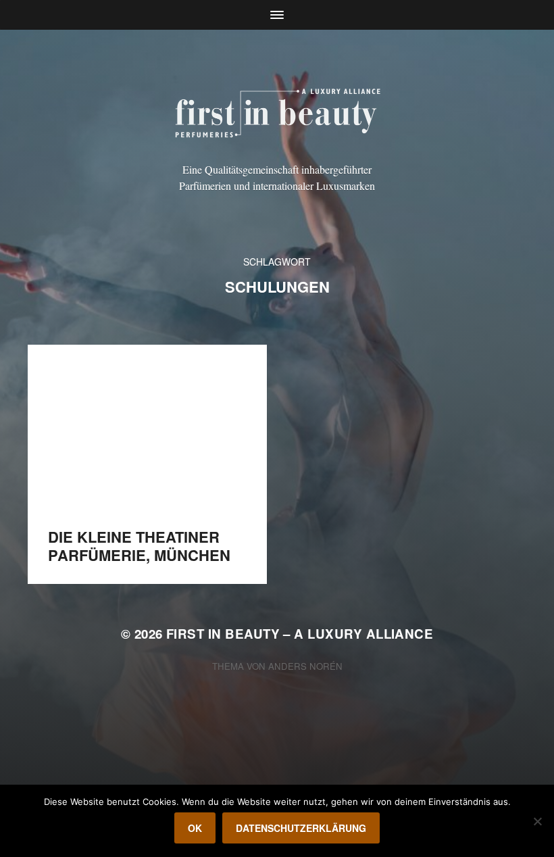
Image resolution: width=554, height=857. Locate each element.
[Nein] (537, 821)
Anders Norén (305, 666)
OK (195, 828)
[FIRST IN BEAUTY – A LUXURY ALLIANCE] (277, 111)
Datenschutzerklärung (301, 828)
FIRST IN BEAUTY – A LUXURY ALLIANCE (299, 634)
